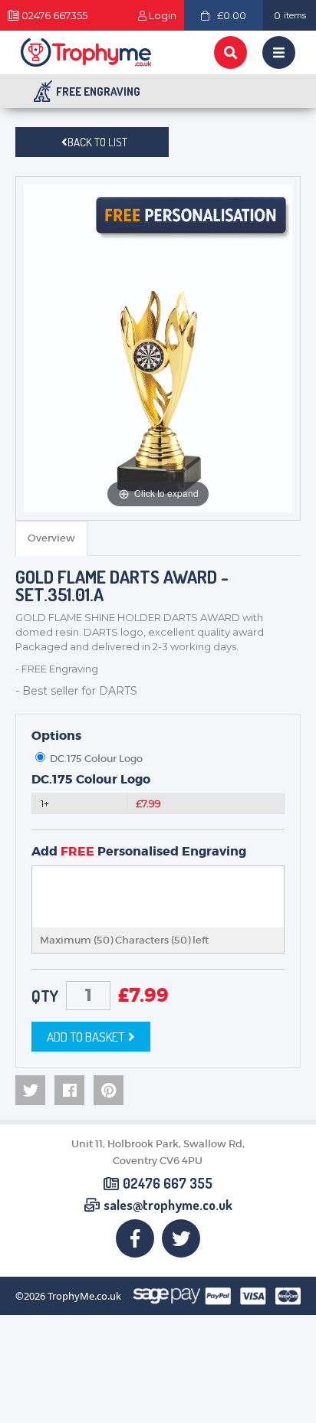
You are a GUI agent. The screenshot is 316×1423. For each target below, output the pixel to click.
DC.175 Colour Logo (90, 780)
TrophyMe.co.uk (84, 1296)
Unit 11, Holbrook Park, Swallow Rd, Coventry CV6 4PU (158, 1152)
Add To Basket (85, 1037)
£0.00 (231, 15)
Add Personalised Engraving (138, 852)
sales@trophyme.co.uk (168, 1205)
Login (162, 16)
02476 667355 (54, 16)
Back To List (97, 142)
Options (56, 736)
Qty (44, 995)
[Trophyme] (86, 52)
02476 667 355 (167, 1184)
